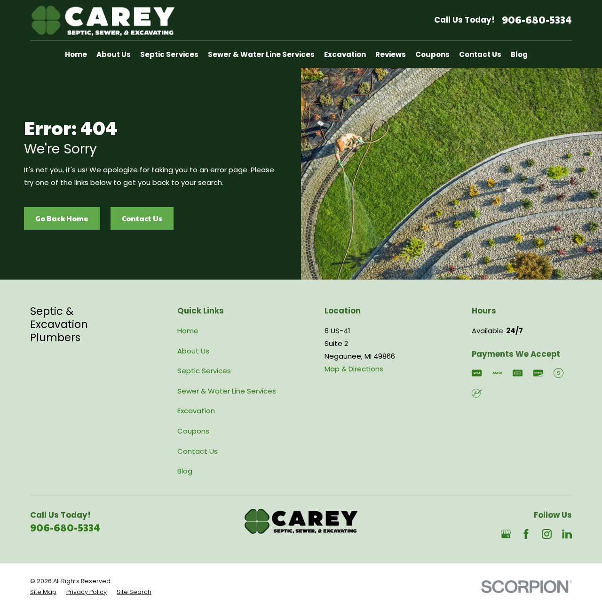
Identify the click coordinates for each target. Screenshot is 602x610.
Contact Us (142, 218)
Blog (184, 471)
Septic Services (204, 371)
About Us (193, 351)
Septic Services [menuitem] (169, 54)
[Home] (102, 20)
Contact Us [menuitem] (480, 54)
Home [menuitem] (76, 54)
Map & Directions (354, 369)
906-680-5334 (537, 20)
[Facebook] (526, 534)
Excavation (196, 411)
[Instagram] (547, 534)
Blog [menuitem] (519, 54)
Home (187, 331)
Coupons (193, 431)
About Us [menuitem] (113, 54)
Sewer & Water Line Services (226, 391)
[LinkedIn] (567, 534)
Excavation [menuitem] (345, 54)
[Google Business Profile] (506, 534)
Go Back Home (61, 218)
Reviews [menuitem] (390, 54)
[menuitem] (43, 592)
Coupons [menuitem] (432, 54)
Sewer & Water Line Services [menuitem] (261, 54)
